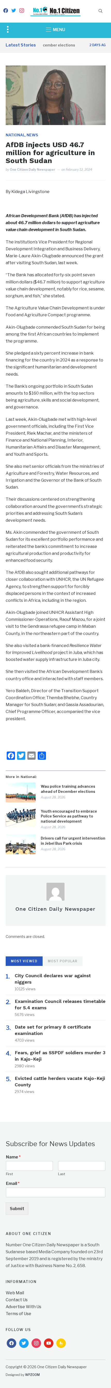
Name (13, 1157)
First (9, 1174)
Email (13, 1183)
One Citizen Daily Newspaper (32, 170)
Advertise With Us (23, 1306)
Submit (17, 1208)
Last (61, 1174)
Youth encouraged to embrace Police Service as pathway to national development (69, 816)
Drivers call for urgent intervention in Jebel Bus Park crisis (73, 840)
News (32, 135)
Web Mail (15, 1292)
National (15, 135)
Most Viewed (24, 961)
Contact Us (17, 1299)
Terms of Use (18, 1313)
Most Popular (62, 961)
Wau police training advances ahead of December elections (68, 789)
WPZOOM (32, 1375)
